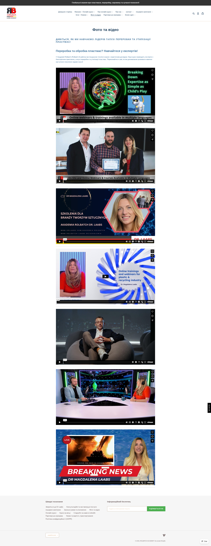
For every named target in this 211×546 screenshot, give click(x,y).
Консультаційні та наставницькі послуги (81, 507)
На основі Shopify (160, 541)
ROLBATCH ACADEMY (147, 541)
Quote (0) (209, 408)
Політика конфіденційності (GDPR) (59, 519)
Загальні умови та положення (75, 510)
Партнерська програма (54, 516)
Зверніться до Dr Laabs (54, 507)
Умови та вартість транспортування (79, 516)
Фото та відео (94, 510)
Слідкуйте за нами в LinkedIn (84, 513)
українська (52, 535)
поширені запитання (53, 510)
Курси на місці (65, 513)
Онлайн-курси (51, 513)
